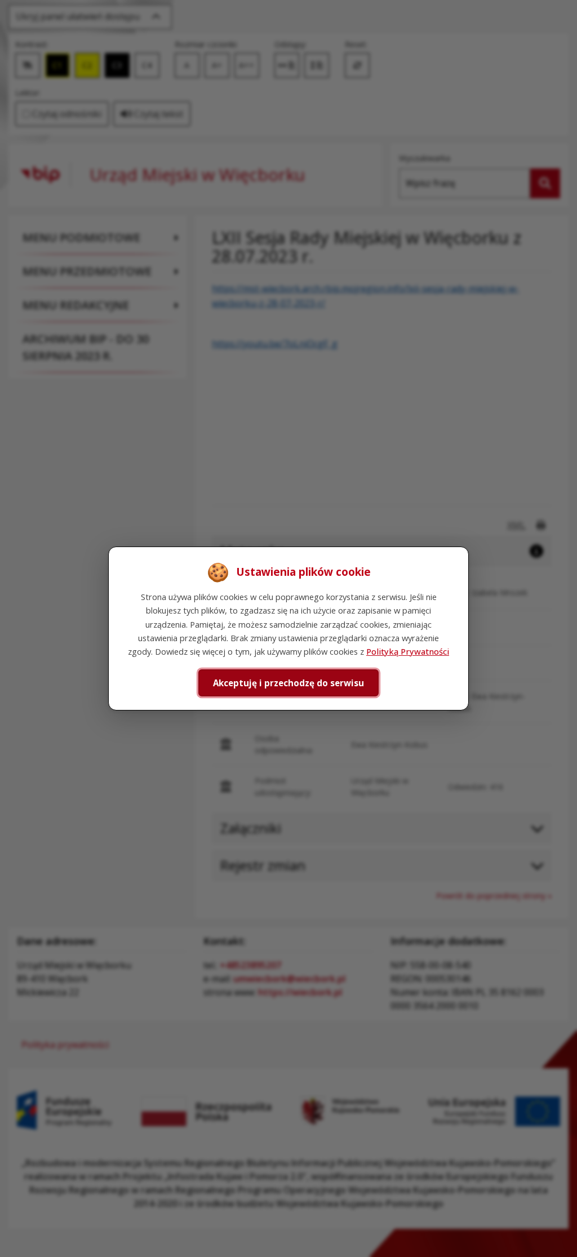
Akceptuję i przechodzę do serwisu (288, 683)
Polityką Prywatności (407, 651)
